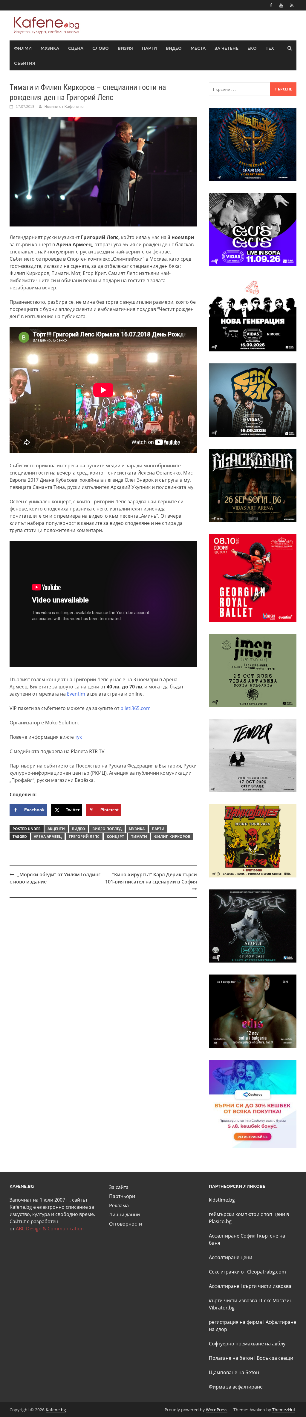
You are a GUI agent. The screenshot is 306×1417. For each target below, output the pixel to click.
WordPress (216, 1410)
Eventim (76, 694)
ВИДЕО (174, 48)
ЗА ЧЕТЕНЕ (226, 48)
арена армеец (48, 836)
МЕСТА (198, 48)
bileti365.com (135, 708)
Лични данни (124, 1214)
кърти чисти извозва (267, 1286)
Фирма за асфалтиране (236, 1386)
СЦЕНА (75, 48)
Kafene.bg (56, 1410)
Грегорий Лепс (84, 836)
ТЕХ (270, 48)
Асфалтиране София (232, 1235)
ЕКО (252, 48)
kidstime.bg (222, 1200)
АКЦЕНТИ (56, 828)
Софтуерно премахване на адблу (247, 1343)
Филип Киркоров (172, 836)
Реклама (119, 1205)
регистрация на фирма (235, 1322)
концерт (115, 836)
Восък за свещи (275, 1358)
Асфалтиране (224, 1286)
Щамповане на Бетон (234, 1372)
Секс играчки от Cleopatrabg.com (247, 1271)
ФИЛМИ (23, 48)
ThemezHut (283, 1410)
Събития (24, 63)
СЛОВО (100, 48)
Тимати (139, 836)
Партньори (122, 1196)
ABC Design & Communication (50, 1228)
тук (78, 737)
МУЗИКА (50, 48)
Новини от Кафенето (64, 106)
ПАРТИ (149, 48)
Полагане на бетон (231, 1358)
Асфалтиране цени (230, 1257)
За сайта (118, 1187)
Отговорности (125, 1223)
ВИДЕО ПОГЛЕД (107, 828)
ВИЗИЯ (125, 48)
